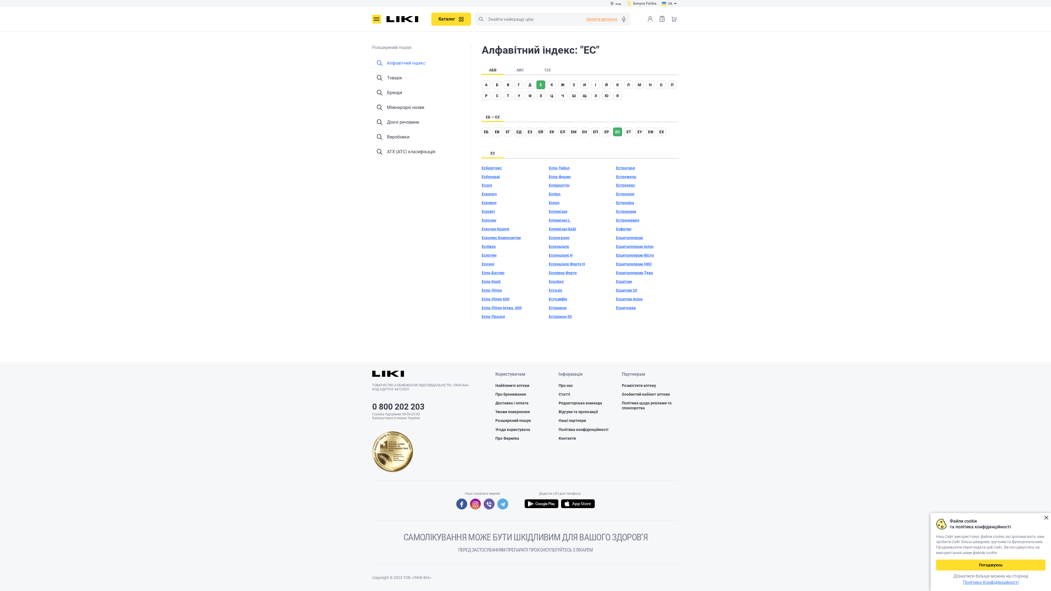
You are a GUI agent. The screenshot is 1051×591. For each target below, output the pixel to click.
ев (497, 132)
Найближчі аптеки (512, 385)
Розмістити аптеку (639, 385)
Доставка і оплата (512, 403)
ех (661, 132)
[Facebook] (461, 504)
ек (552, 132)
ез (530, 132)
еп (595, 132)
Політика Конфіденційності (991, 582)
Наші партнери (572, 420)
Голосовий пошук (623, 19)
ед (518, 132)
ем (573, 132)
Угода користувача (512, 429)
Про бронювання (510, 394)
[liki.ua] (402, 19)
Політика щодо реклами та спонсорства (647, 405)
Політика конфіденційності (583, 429)
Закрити (1046, 518)
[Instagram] (475, 504)
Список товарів (662, 19)
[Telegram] (502, 504)
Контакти (567, 438)
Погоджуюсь (991, 565)
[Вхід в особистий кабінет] (650, 19)
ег (508, 132)
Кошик (674, 19)
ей (540, 132)
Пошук (480, 19)
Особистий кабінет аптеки (646, 394)
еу (639, 132)
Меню (376, 19)
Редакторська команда (580, 403)
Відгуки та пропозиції (578, 412)
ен (584, 132)
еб (486, 132)
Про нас (566, 385)
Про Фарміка (507, 438)
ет (628, 132)
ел (562, 132)
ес (617, 132)
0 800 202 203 (398, 407)
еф (650, 132)
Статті (564, 394)
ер (606, 132)
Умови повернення (512, 412)
